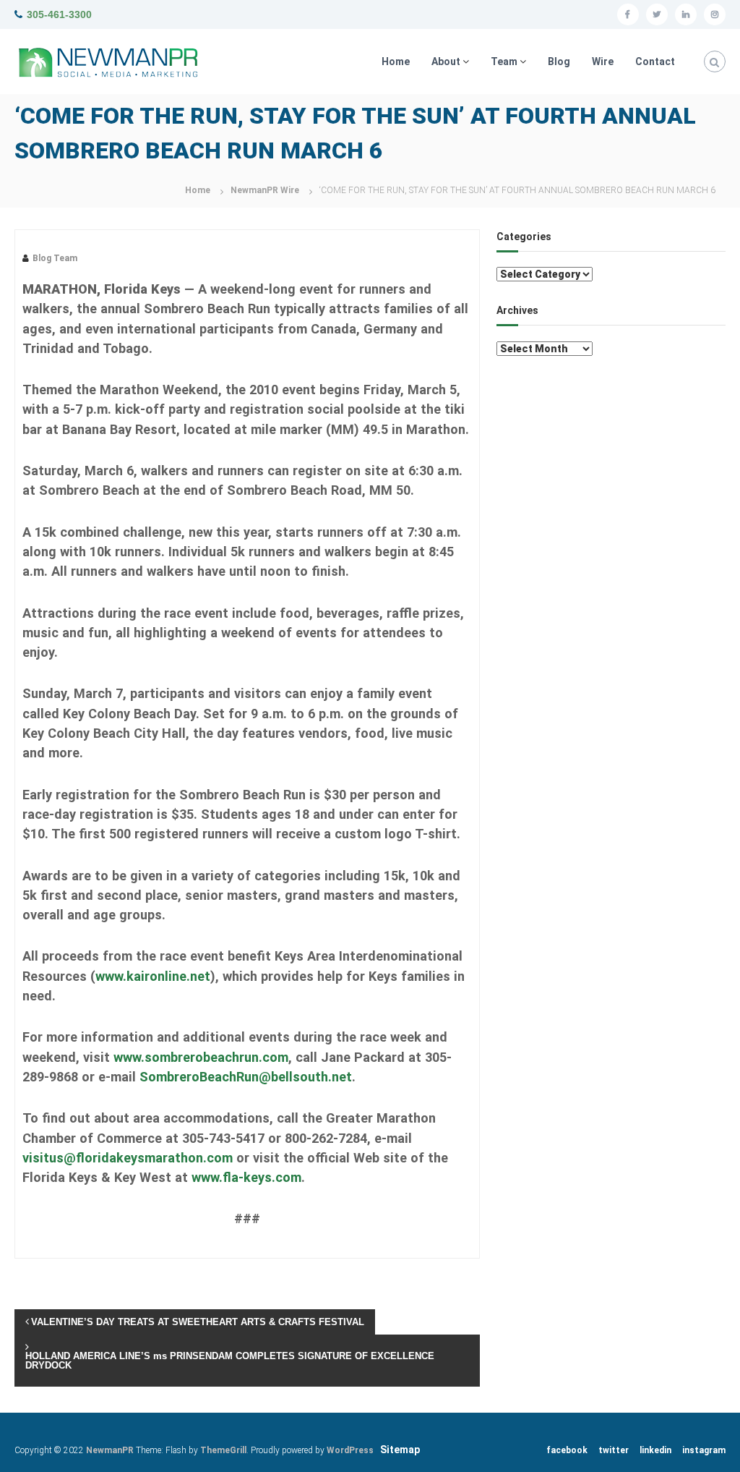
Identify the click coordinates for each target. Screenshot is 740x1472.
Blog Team (55, 258)
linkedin (655, 1450)
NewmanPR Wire (265, 190)
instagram (704, 1450)
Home (396, 61)
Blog (559, 61)
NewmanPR (110, 1450)
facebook (567, 1450)
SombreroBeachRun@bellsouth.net (245, 1076)
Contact (655, 61)
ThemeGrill (223, 1450)
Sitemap (400, 1449)
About (445, 61)
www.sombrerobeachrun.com (200, 1057)
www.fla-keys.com (246, 1177)
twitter (613, 1450)
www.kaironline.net (152, 976)
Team (504, 61)
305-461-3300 (59, 14)
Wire (603, 61)
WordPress (350, 1450)
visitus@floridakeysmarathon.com (127, 1157)
